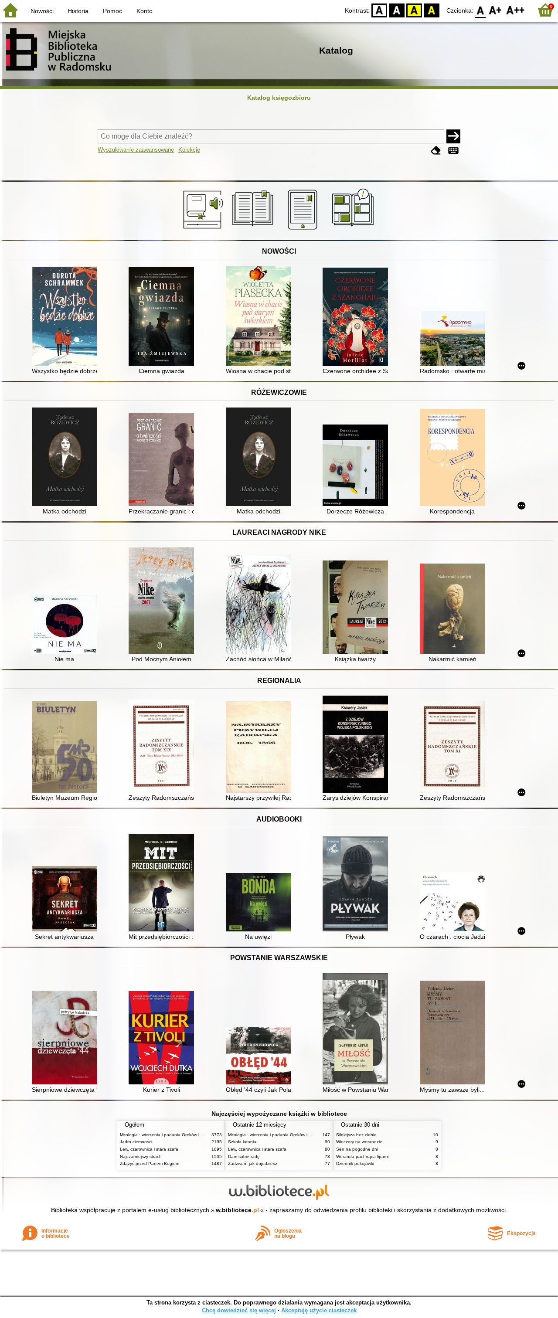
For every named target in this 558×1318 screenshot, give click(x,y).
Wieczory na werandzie (359, 1141)
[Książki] (254, 229)
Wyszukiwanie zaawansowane (136, 149)
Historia (78, 10)
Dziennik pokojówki (355, 1163)
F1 (495, 10)
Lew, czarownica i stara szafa (149, 1149)
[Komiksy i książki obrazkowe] (354, 229)
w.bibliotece (237, 1209)
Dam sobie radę (244, 1156)
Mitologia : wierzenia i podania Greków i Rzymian (169, 1134)
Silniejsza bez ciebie (356, 1134)
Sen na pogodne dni (357, 1149)
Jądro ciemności (136, 1141)
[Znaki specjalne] (453, 150)
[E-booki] (304, 229)
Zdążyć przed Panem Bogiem (149, 1163)
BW (396, 10)
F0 (480, 10)
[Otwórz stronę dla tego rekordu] (67, 317)
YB (414, 10)
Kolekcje (189, 149)
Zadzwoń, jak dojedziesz (252, 1163)
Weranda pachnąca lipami (362, 1156)
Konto (144, 10)
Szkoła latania (242, 1141)
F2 (515, 10)
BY (431, 10)
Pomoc (112, 10)
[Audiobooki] (203, 229)
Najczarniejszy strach (141, 1156)
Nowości (42, 10)
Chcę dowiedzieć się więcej (239, 1310)
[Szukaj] (453, 136)
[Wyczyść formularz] (436, 150)
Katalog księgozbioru (279, 97)
